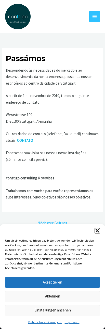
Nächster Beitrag (52, 222)
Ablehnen (52, 296)
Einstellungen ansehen (52, 310)
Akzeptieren (52, 282)
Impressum (72, 322)
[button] (97, 230)
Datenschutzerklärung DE (45, 322)
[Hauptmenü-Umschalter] (94, 16)
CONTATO (25, 140)
